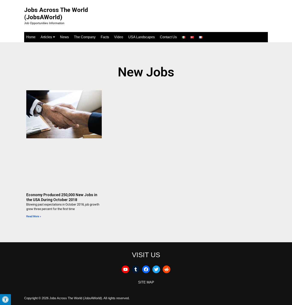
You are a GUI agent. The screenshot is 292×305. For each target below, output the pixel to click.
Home (30, 37)
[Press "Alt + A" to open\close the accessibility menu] (5, 299)
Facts (105, 37)
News (64, 37)
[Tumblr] (136, 269)
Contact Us (168, 37)
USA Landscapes (141, 37)
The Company (85, 37)
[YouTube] (125, 269)
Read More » (33, 216)
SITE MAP (146, 282)
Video (118, 37)
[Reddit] (166, 269)
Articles (46, 37)
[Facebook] (146, 269)
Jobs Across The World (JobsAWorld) (56, 13)
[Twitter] (156, 269)
